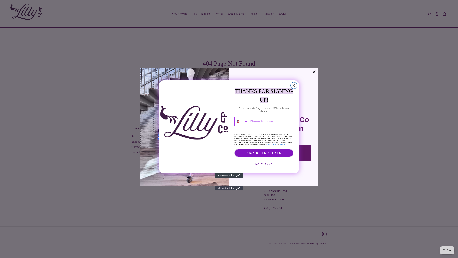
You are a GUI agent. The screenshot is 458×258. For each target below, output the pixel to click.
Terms (282, 144)
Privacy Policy (272, 144)
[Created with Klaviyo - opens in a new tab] (229, 175)
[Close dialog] (294, 85)
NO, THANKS (263, 164)
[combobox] (241, 121)
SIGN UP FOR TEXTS (264, 152)
